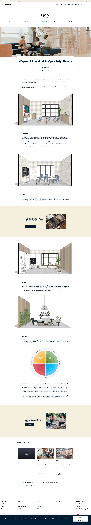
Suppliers (18, 509)
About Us (81, 4)
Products (57, 4)
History (2, 503)
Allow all (80, 517)
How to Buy (19, 508)
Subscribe (68, 21)
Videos (38, 501)
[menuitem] (14, 21)
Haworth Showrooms (20, 503)
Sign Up (79, 514)
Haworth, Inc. (46, 67)
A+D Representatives (20, 504)
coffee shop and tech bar (47, 341)
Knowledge (77, 4)
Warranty (38, 508)
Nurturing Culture (28, 21)
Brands (2, 499)
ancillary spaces (50, 338)
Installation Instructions (41, 504)
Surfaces (38, 503)
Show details (7, 522)
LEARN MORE (29, 424)
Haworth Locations (20, 501)
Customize (79, 520)
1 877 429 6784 (87, 503)
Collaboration (37, 482)
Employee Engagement (44, 482)
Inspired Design (57, 21)
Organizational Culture (59, 474)
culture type (62, 383)
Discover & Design (59, 498)
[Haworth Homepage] (10, 4)
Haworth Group (3, 501)
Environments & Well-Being (43, 21)
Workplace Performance (14, 21)
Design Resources (67, 4)
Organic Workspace (48, 393)
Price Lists (39, 506)
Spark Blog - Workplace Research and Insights (8, 25)
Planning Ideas (39, 498)
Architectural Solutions (18, 1)
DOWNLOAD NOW (30, 226)
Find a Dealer (19, 499)
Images (38, 499)
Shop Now (11, 1)
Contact (18, 498)
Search (79, 21)
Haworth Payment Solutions (22, 506)
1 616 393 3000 (82, 501)
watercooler (61, 338)
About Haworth (3, 498)
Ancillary (61, 4)
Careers (2, 506)
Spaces (72, 4)
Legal (2, 508)
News (2, 504)
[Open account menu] (88, 4)
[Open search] (86, 4)
